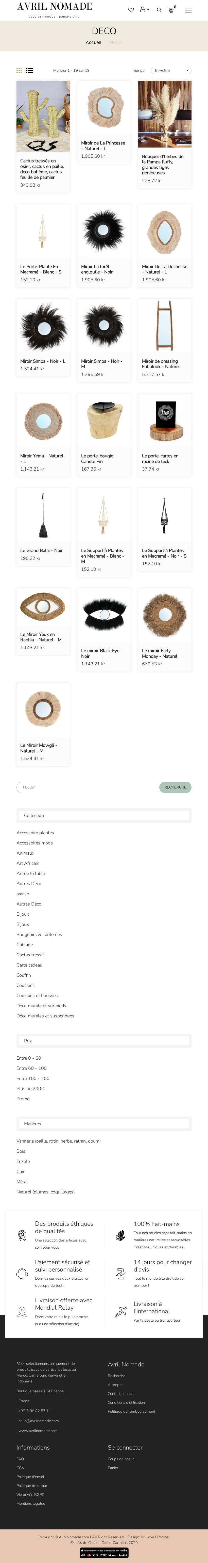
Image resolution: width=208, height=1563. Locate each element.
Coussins (25, 985)
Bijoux (22, 914)
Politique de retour (31, 1485)
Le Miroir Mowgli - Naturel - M (38, 748)
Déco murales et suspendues (45, 1015)
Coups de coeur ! (121, 1459)
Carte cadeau (29, 965)
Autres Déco (28, 883)
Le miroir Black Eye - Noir (102, 653)
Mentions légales (30, 1503)
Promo (23, 1098)
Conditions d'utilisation (126, 1402)
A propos (115, 1384)
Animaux (25, 853)
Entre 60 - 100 (31, 1068)
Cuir (20, 1171)
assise (22, 893)
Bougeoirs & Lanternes (39, 934)
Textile (23, 1161)
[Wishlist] (43, 124)
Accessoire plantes (35, 832)
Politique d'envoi (30, 1476)
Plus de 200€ (30, 1088)
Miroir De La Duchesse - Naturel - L (164, 269)
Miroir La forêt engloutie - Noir (97, 269)
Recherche (116, 1375)
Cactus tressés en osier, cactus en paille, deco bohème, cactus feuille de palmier (42, 169)
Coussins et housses (37, 995)
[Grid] (19, 70)
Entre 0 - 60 (28, 1058)
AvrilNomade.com (74, 1537)
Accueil (93, 42)
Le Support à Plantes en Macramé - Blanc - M (102, 556)
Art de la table (30, 873)
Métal (22, 1181)
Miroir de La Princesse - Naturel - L (103, 145)
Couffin (23, 975)
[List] (29, 70)
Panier (113, 1467)
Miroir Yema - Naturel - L (41, 458)
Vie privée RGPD (30, 1494)
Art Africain (27, 863)
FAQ (20, 1459)
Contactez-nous (120, 1393)
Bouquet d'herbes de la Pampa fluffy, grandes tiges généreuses (162, 165)
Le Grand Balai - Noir (41, 550)
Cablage (24, 944)
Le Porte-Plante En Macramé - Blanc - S (40, 269)
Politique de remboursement (131, 1411)
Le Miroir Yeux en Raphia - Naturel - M (41, 637)
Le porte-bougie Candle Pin (97, 458)
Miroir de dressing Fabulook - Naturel (161, 364)
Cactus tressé (30, 954)
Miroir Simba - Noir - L (42, 361)
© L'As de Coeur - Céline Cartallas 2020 (104, 1542)
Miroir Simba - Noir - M (102, 364)
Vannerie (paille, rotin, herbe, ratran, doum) (58, 1141)
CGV (20, 1467)
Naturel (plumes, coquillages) (45, 1191)
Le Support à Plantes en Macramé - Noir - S (164, 553)
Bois (20, 1151)
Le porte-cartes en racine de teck (160, 458)
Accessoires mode (34, 842)
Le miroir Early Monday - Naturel (159, 653)
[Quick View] (56, 124)
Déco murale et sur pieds (41, 1005)
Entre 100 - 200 (32, 1078)
